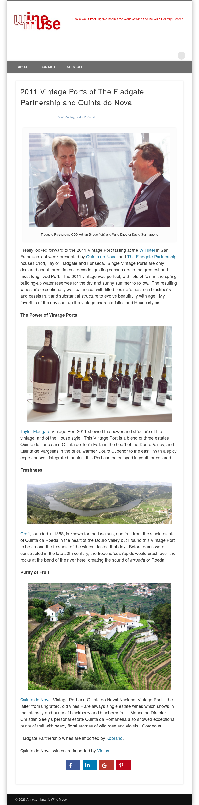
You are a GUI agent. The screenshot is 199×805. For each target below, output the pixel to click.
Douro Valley (65, 117)
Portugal (89, 117)
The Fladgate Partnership (151, 256)
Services (75, 66)
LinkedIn (171, 56)
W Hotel (147, 250)
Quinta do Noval (101, 256)
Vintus (103, 750)
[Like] (73, 765)
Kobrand (114, 738)
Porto (79, 117)
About (23, 66)
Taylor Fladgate (35, 431)
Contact (48, 66)
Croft (25, 533)
